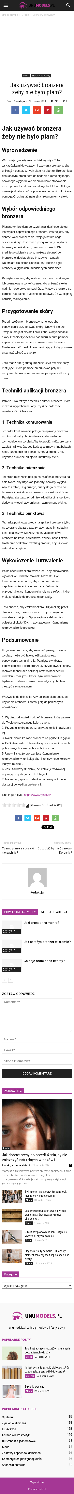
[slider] (14, 805)
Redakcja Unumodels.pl (16, 1165)
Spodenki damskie (13, 1465)
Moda (29, 1200)
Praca (29, 1223)
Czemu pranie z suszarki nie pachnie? (18, 850)
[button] (68, 5)
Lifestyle (30, 1375)
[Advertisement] (37, 46)
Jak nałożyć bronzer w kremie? (47, 942)
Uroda (26, 75)
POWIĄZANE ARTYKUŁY (20, 912)
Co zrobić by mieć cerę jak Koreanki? (55, 850)
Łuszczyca (9, 1429)
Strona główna (10, 14)
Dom (28, 1240)
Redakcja (19, 100)
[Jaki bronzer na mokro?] (12, 927)
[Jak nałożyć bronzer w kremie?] (12, 946)
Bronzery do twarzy (41, 75)
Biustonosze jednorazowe (19, 1441)
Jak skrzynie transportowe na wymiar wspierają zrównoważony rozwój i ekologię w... (46, 1214)
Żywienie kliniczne (14, 1423)
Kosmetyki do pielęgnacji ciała (22, 1459)
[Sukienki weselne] (12, 1391)
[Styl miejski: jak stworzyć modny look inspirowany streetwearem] (12, 1196)
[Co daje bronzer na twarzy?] (12, 965)
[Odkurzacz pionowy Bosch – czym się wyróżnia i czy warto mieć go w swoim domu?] (12, 1237)
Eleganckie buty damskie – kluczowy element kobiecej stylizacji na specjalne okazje (47, 1255)
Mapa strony (37, 1482)
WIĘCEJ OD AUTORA (53, 912)
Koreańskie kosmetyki (16, 1435)
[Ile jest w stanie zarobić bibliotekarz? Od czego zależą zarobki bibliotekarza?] (12, 1372)
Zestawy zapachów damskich (21, 1453)
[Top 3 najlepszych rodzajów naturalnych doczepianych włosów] (12, 1353)
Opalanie (7, 1417)
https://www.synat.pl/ (37, 794)
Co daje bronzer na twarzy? (44, 961)
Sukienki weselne (34, 1386)
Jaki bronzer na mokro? (41, 923)
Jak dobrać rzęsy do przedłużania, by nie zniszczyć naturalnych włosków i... (34, 1157)
